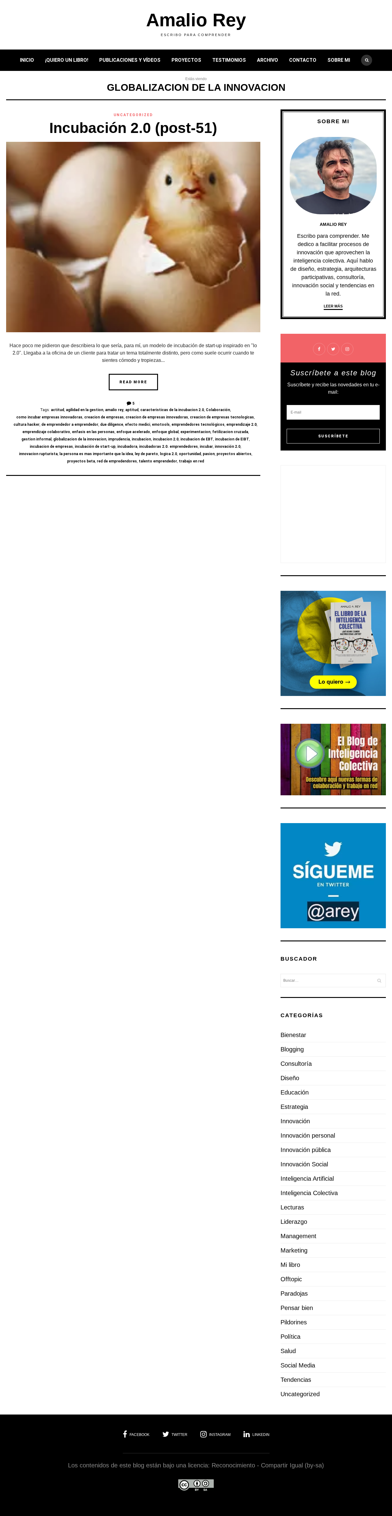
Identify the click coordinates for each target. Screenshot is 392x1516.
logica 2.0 (168, 454)
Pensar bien (297, 1307)
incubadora (127, 446)
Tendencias (296, 1379)
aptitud (131, 410)
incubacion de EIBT (232, 439)
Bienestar (293, 1035)
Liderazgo (294, 1221)
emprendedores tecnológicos (198, 424)
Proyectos (186, 60)
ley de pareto (146, 454)
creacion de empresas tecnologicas (222, 417)
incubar (206, 446)
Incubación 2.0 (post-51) (133, 128)
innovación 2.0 (227, 446)
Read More (133, 382)
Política (290, 1336)
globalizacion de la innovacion (79, 439)
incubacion (141, 439)
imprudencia (119, 439)
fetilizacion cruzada (230, 432)
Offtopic (291, 1279)
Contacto (302, 60)
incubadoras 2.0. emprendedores (168, 446)
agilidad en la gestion (84, 410)
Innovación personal (308, 1135)
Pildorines (294, 1322)
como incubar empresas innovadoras (49, 417)
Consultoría (296, 1063)
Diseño (290, 1078)
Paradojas (294, 1293)
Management (298, 1236)
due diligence (111, 424)
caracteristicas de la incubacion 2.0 (172, 410)
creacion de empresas (104, 417)
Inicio (27, 60)
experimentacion (195, 432)
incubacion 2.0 (166, 439)
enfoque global (165, 432)
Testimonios (229, 60)
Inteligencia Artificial (307, 1178)
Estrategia (294, 1106)
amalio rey (114, 410)
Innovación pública (306, 1149)
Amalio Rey (196, 20)
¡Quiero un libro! (66, 60)
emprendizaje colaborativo (46, 432)
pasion (209, 454)
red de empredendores (117, 461)
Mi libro (290, 1264)
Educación (295, 1092)
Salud (288, 1351)
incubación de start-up (95, 446)
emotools (161, 424)
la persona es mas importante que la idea (96, 454)
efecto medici (137, 424)
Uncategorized (133, 115)
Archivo (267, 60)
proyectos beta (81, 461)
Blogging (292, 1049)
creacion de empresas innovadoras (157, 417)
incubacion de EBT (196, 439)
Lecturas (292, 1207)
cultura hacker (26, 424)
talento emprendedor (158, 461)
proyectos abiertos (234, 454)
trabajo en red (191, 461)
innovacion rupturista (38, 454)
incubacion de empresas (51, 446)
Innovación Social (304, 1164)
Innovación (295, 1121)
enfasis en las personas (93, 432)
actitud (57, 410)
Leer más (333, 306)
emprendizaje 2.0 (241, 424)
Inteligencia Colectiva (309, 1193)
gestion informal (36, 439)
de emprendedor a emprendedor (69, 424)
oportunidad (190, 454)
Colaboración (218, 410)
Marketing (294, 1250)
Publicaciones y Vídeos (129, 60)
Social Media (298, 1365)
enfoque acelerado (133, 432)
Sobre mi (338, 60)
